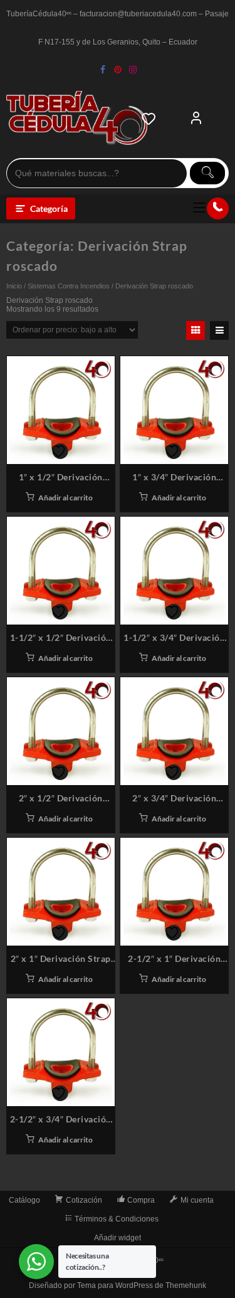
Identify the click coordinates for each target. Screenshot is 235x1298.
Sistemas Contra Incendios (69, 286)
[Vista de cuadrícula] (195, 330)
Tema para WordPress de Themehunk (141, 1285)
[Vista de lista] (219, 330)
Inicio (14, 286)
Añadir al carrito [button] (65, 497)
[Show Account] (196, 118)
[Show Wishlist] (152, 118)
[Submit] (207, 173)
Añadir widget (117, 1237)
